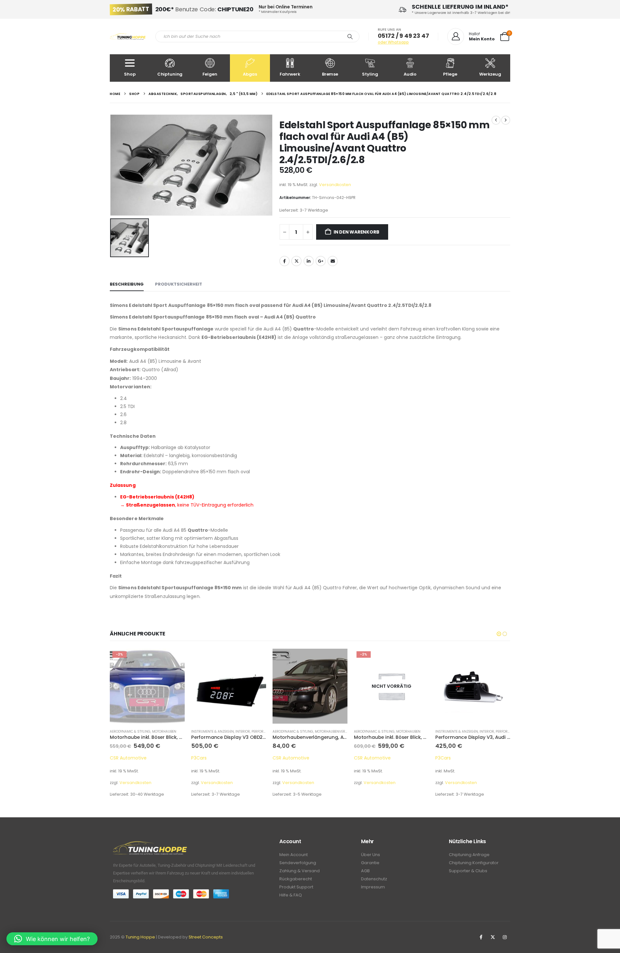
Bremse (330, 74)
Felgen (209, 74)
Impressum (373, 887)
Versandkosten (335, 184)
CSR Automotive (128, 758)
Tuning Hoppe (140, 937)
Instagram (505, 937)
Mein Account (293, 855)
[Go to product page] (228, 686)
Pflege (450, 74)
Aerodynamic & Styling (130, 731)
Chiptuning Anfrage (469, 855)
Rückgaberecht (295, 879)
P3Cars (199, 758)
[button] (499, 634)
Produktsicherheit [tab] (178, 284)
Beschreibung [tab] (127, 284)
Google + (320, 261)
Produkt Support (296, 887)
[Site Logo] (128, 36)
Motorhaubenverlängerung (340, 731)
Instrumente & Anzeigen (212, 731)
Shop (129, 74)
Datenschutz (374, 879)
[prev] (496, 120)
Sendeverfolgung (297, 863)
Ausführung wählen (499, 659)
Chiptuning (170, 74)
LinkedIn (309, 261)
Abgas (250, 74)
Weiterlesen (418, 659)
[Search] (350, 36)
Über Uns (370, 855)
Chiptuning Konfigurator (474, 863)
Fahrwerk (290, 74)
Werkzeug (490, 74)
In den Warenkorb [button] (174, 659)
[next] (505, 120)
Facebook (284, 261)
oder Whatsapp (393, 42)
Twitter (296, 261)
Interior (242, 731)
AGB (365, 871)
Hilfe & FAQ (290, 895)
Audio (410, 74)
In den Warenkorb (356, 232)
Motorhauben (164, 731)
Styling (370, 74)
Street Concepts (206, 937)
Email (332, 261)
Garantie (370, 863)
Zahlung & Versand (299, 871)
